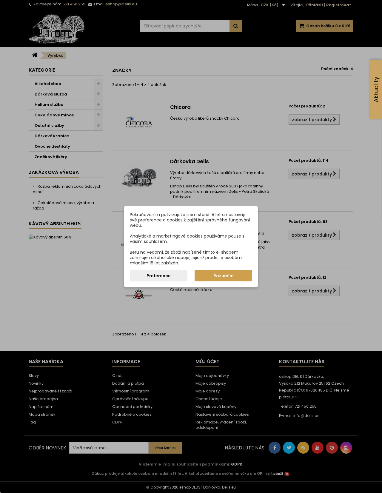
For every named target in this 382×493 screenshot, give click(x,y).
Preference (159, 276)
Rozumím (223, 276)
